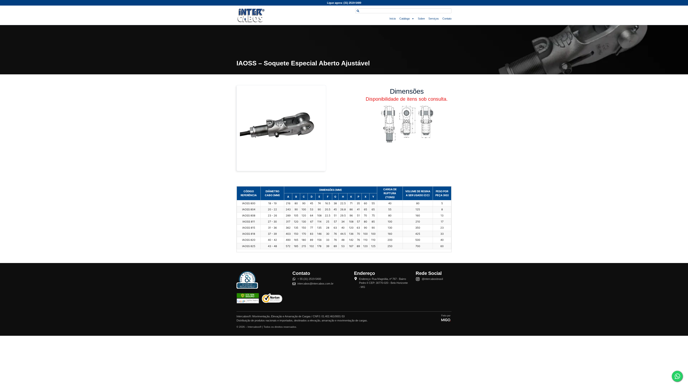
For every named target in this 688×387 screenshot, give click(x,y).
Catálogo (404, 18)
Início (393, 18)
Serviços (433, 18)
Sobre (421, 18)
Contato (447, 18)
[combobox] (403, 10)
